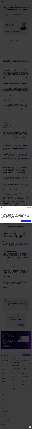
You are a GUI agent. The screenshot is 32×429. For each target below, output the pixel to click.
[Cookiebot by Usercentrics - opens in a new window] (27, 207)
